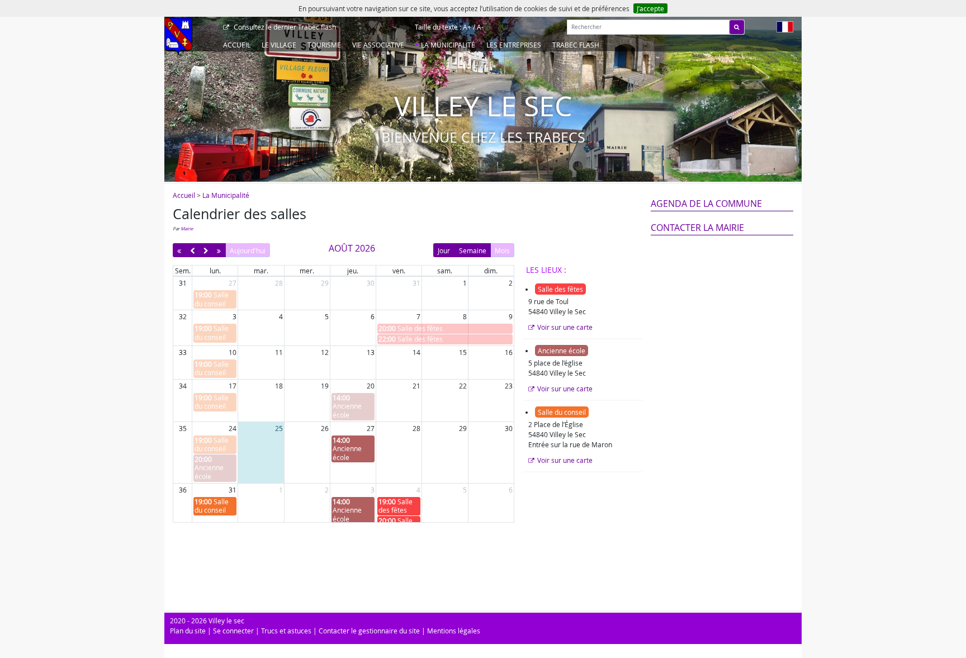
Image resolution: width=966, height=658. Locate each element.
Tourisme (324, 44)
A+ (467, 26)
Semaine (472, 250)
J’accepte (650, 8)
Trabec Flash (575, 44)
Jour (444, 250)
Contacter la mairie (697, 227)
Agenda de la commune (706, 203)
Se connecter (233, 630)
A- (480, 26)
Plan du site (188, 630)
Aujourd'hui (248, 250)
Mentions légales (453, 630)
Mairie (187, 228)
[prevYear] (179, 250)
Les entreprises (513, 44)
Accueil (236, 44)
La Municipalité (448, 44)
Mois (502, 250)
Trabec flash (285, 26)
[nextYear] (218, 250)
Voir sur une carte (565, 327)
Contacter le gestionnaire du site (369, 630)
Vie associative (378, 44)
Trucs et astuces (286, 630)
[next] (206, 250)
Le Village (279, 44)
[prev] (192, 250)
